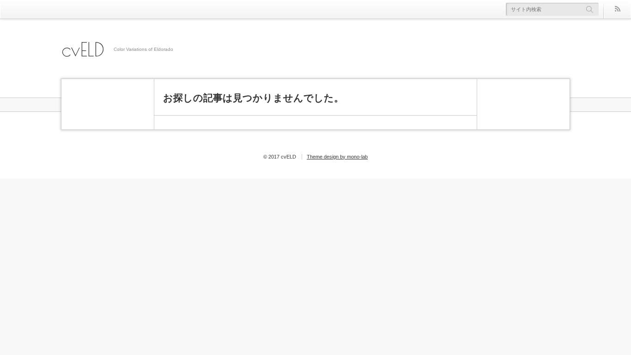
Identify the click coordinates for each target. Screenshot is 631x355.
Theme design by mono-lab (337, 156)
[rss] (617, 9)
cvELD (82, 49)
